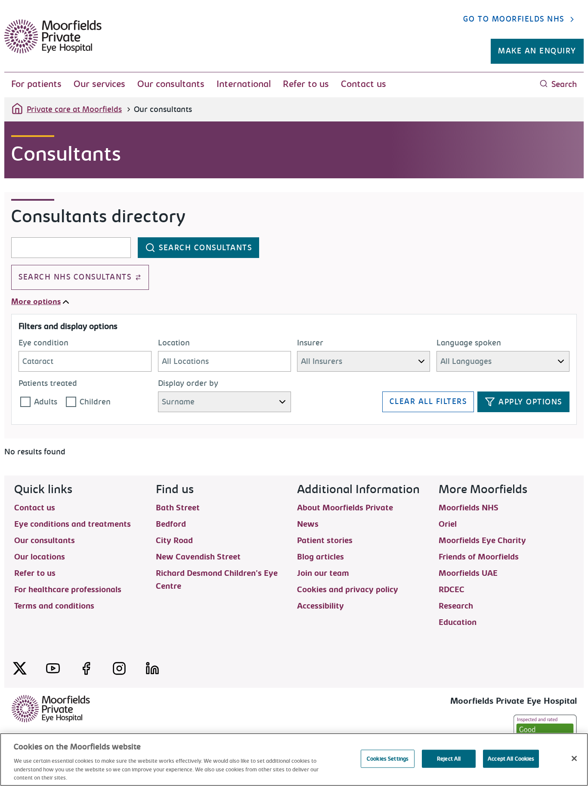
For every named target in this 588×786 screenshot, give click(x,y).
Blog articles (320, 556)
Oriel (448, 523)
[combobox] (71, 247)
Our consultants (170, 84)
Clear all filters (428, 401)
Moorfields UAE (468, 573)
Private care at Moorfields (74, 109)
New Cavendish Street (198, 556)
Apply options (530, 402)
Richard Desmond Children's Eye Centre (217, 573)
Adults (45, 402)
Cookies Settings (388, 758)
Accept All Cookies (511, 758)
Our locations (39, 556)
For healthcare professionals (67, 589)
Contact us (363, 84)
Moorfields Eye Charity (482, 540)
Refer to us (306, 84)
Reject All (449, 758)
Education (458, 622)
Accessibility (320, 605)
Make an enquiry (537, 51)
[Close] (574, 758)
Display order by (188, 383)
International (244, 84)
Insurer (310, 343)
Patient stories (325, 540)
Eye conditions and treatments (72, 523)
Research (456, 605)
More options (36, 301)
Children (95, 402)
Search (564, 84)
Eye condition (43, 343)
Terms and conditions (54, 605)
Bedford (171, 523)
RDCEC (451, 589)
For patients (36, 84)
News (308, 523)
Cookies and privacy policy (347, 589)
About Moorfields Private (345, 507)
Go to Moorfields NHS (513, 19)
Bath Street (178, 507)
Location (174, 343)
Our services (99, 84)
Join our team (323, 573)
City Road (174, 540)
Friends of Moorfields (479, 556)
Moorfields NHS (468, 507)
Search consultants (205, 247)
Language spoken (468, 343)
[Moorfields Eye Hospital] (53, 51)
